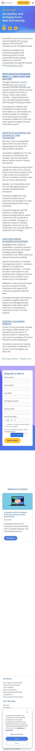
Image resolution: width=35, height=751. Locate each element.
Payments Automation (11, 685)
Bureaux (6, 705)
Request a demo (23, 3)
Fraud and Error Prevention (13, 697)
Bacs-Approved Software (12, 683)
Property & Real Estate (11, 749)
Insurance (7, 707)
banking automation (14, 65)
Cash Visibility (8, 687)
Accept (17, 739)
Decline (17, 743)
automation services (17, 85)
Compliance (7, 694)
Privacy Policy (9, 730)
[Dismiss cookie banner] (27, 712)
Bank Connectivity (10, 690)
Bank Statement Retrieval (12, 692)
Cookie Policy (20, 728)
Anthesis (24, 41)
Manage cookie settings (16, 734)
